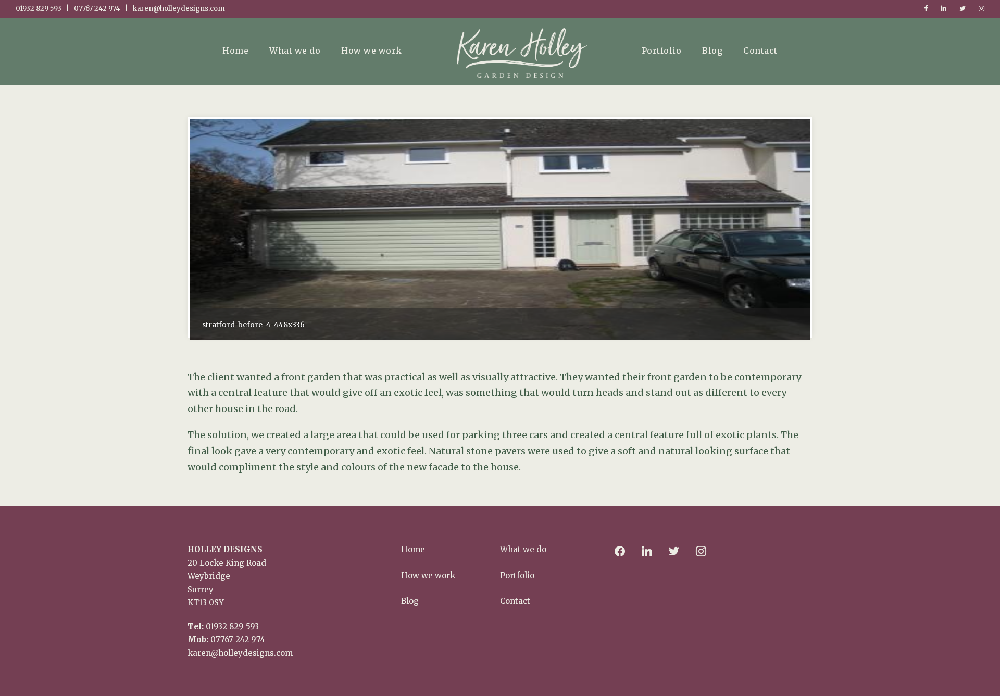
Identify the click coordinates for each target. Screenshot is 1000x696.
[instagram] (981, 8)
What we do (294, 50)
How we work (371, 50)
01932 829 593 (232, 626)
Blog (712, 50)
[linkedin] (943, 8)
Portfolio (662, 50)
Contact (760, 50)
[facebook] (926, 8)
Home (235, 50)
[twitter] (962, 8)
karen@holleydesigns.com (240, 653)
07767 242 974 (237, 639)
